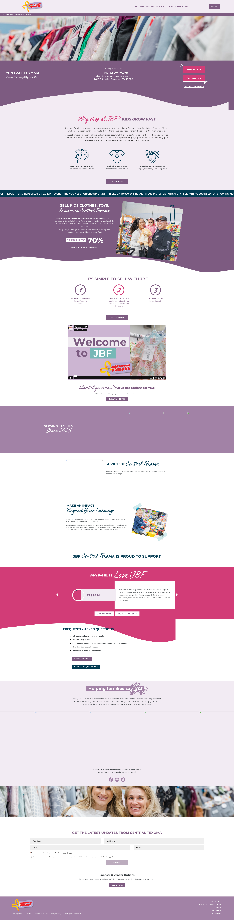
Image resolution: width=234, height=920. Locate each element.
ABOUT (170, 7)
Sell (70, 853)
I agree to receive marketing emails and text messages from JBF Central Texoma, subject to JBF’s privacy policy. (74, 857)
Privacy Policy (215, 901)
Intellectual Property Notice (210, 904)
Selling (150, 7)
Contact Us (216, 914)
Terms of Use (216, 911)
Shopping (140, 7)
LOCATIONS (160, 7)
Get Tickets (28, 14)
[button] (57, 595)
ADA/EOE (217, 907)
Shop (64, 853)
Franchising (181, 7)
